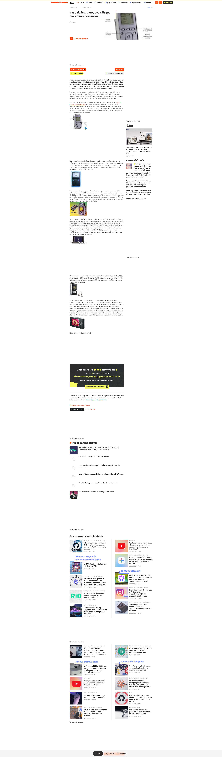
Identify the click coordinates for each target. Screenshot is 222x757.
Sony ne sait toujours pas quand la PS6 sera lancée (94, 696)
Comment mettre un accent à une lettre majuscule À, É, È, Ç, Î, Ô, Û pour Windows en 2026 (138, 175)
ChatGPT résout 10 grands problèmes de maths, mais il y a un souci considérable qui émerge (142, 167)
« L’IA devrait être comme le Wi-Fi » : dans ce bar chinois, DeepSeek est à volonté (95, 713)
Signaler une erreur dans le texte (80, 405)
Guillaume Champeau (81, 38)
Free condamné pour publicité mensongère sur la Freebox (99, 466)
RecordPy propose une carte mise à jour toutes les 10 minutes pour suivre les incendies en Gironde (138, 192)
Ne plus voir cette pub (77, 65)
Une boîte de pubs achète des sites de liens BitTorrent (101, 474)
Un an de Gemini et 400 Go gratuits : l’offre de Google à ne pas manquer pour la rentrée (140, 560)
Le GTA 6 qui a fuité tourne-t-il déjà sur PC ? (95, 565)
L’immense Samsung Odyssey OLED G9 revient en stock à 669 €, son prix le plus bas (95, 611)
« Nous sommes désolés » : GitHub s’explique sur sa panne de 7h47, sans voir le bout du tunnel (95, 546)
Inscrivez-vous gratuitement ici (96, 400)
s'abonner (169, 2)
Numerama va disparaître (136, 198)
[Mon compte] (156, 2)
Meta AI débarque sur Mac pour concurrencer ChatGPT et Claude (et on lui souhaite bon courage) (140, 578)
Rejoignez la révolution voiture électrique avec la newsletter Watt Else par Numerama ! (99, 448)
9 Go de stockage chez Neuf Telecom (94, 456)
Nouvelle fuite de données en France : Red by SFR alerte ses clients (94, 595)
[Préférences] (160, 2)
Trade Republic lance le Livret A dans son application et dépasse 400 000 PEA (140, 607)
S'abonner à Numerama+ (95, 387)
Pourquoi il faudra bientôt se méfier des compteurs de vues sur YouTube (94, 683)
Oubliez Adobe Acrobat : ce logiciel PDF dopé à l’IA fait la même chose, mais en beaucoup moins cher (139, 150)
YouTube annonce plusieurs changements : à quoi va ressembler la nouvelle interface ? (140, 546)
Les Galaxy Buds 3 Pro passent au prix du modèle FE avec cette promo (140, 712)
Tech (150, 8)
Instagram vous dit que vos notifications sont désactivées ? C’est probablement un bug (140, 593)
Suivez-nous (119, 69)
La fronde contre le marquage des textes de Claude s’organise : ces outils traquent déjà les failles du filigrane (139, 684)
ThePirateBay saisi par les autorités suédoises (98, 483)
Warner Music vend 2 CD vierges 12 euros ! (96, 492)
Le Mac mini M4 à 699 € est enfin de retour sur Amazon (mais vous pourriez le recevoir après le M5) (95, 669)
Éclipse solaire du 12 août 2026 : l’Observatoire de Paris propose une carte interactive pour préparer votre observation (138, 184)
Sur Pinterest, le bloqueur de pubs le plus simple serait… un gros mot (140, 668)
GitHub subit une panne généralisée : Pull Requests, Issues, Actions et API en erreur (140, 698)
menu (72, 2)
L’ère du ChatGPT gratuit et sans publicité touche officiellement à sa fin (140, 650)
